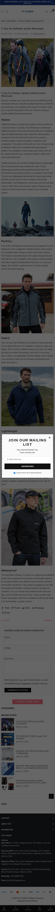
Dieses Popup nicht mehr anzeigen (28, 473)
